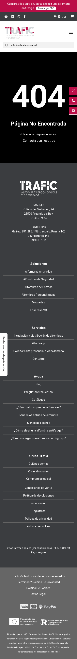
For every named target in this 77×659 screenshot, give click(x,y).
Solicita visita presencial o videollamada (38, 351)
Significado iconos (38, 422)
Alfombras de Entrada (39, 287)
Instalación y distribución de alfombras (38, 335)
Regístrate (38, 511)
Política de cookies (38, 526)
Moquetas (38, 302)
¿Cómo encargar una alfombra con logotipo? (38, 438)
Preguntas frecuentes (38, 392)
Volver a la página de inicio (38, 134)
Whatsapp (38, 343)
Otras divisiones (38, 471)
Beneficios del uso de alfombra (38, 415)
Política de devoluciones (38, 495)
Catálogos (38, 399)
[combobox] (42, 45)
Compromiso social (38, 478)
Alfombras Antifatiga (38, 271)
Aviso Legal (38, 594)
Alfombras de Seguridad (38, 279)
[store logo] (19, 36)
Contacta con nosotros (39, 141)
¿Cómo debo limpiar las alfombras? (38, 407)
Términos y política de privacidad (38, 582)
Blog (38, 384)
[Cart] (72, 16)
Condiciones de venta (38, 487)
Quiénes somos (39, 463)
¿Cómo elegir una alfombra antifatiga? (38, 430)
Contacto (39, 358)
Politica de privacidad (38, 518)
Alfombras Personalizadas (38, 294)
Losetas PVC (38, 310)
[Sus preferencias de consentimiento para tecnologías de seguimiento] (4, 354)
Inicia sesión (38, 503)
